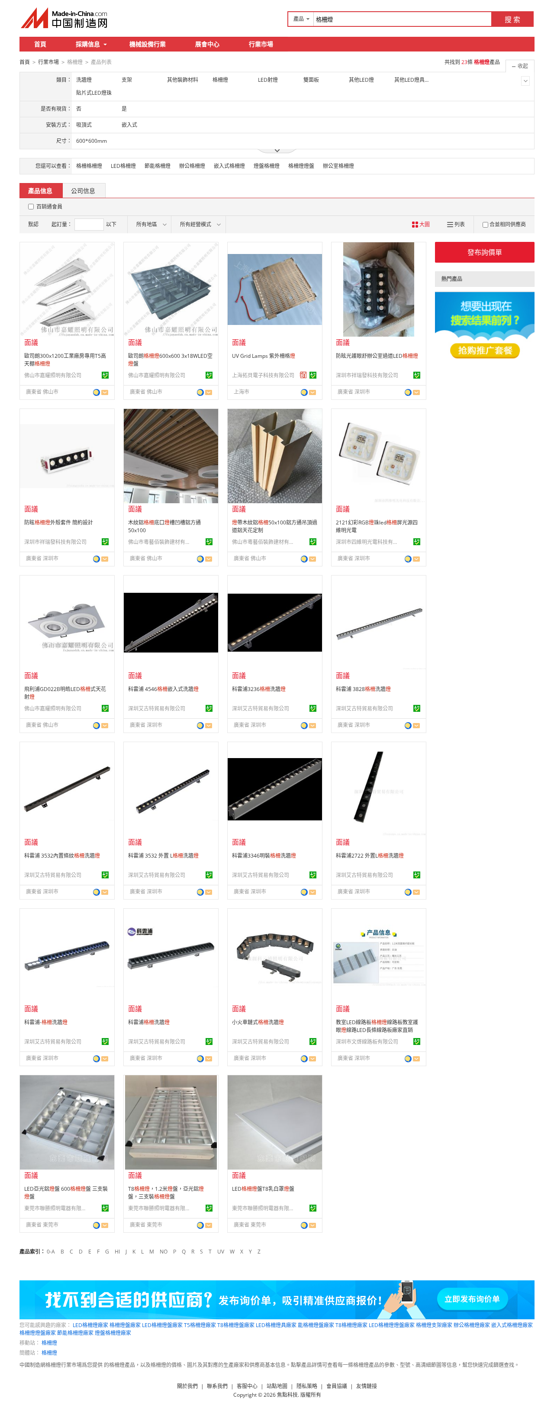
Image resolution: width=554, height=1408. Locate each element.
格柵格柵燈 (89, 166)
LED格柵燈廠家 (90, 1325)
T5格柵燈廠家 (200, 1325)
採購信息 (88, 44)
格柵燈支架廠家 (434, 1325)
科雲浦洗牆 (149, 1022)
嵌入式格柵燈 (229, 166)
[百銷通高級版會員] (303, 375)
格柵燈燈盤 (301, 166)
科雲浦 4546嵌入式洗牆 (163, 689)
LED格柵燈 (123, 166)
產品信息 (40, 190)
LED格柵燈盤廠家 (162, 1325)
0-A (51, 1251)
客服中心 (247, 1386)
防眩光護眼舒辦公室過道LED (377, 356)
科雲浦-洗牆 (46, 1022)
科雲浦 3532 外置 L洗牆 (163, 855)
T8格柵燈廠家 (351, 1325)
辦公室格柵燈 (338, 166)
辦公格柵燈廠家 (472, 1325)
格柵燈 (49, 1343)
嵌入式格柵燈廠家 (512, 1325)
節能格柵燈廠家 (75, 1333)
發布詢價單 (484, 252)
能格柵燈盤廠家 (316, 1325)
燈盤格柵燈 (267, 166)
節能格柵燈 (158, 166)
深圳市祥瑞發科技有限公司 (367, 375)
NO (163, 1251)
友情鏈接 (366, 1386)
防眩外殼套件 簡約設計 (58, 522)
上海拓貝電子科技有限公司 (263, 375)
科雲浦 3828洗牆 (363, 689)
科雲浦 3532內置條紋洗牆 (62, 855)
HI (117, 1251)
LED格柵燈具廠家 (276, 1325)
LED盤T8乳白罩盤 (263, 1189)
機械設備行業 (147, 44)
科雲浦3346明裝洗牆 (264, 855)
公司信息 (83, 190)
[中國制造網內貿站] (64, 17)
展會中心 (207, 44)
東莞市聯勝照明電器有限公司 (56, 1208)
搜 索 (512, 19)
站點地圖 (277, 1386)
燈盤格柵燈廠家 (113, 1333)
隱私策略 (306, 1386)
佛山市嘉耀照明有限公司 (52, 375)
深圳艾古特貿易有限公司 (156, 708)
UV (220, 1251)
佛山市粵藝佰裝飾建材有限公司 (160, 542)
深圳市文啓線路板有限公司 (367, 1041)
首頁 (40, 44)
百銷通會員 (49, 206)
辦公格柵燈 (192, 166)
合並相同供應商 (508, 224)
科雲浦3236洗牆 (259, 689)
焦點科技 (287, 1394)
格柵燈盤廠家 (125, 1325)
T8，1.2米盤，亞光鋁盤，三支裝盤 (166, 1192)
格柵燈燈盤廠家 (37, 1333)
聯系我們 (217, 1386)
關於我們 (187, 1386)
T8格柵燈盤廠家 (235, 1325)
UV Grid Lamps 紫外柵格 (263, 356)
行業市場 (261, 44)
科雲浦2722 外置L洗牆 (370, 855)
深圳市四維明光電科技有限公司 (368, 542)
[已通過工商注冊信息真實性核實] (105, 375)
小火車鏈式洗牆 (258, 1022)
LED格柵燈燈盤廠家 (392, 1325)
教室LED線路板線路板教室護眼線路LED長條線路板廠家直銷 (377, 1026)
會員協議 (336, 1386)
